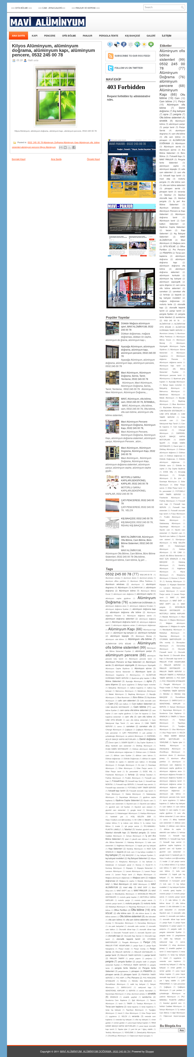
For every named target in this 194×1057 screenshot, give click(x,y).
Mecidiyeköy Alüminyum (124, 893)
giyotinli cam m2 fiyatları (119, 806)
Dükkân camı (165, 465)
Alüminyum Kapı (71, 142)
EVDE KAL (147, 771)
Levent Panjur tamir (123, 874)
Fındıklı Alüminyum (132, 778)
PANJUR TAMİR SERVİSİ (130, 955)
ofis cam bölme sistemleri (137, 919)
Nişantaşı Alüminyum (137, 906)
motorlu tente (150, 903)
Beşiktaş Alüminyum (136, 694)
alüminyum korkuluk (147, 632)
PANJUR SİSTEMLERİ (143, 952)
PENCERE (49, 35)
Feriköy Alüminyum (113, 778)
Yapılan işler (123, 1029)
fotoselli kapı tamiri (116, 790)
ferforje (131, 774)
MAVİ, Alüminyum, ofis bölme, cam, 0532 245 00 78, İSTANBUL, (138, 400)
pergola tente (165, 935)
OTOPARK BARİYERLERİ (170, 639)
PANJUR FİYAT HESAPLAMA (118, 945)
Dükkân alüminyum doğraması (120, 752)
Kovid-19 (149, 864)
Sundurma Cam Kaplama (116, 1000)
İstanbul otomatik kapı (116, 832)
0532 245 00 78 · (146, 574)
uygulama (113, 1016)
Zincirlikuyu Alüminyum (117, 1035)
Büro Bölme (138, 697)
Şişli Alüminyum (138, 1000)
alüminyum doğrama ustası (124, 625)
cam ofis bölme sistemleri (137, 720)
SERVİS (132, 990)
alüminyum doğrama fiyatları (117, 609)
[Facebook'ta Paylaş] (74, 147)
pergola (109, 961)
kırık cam (130, 852)
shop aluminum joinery (136, 993)
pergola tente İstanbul (125, 967)
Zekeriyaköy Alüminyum (146, 1032)
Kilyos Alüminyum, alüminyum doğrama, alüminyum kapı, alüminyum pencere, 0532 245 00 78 (53, 50)
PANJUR (87, 35)
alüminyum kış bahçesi (123, 632)
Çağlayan (128, 729)
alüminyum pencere (30, 147)
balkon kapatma (136, 687)
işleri (127, 839)
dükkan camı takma (144, 755)
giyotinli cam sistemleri (115, 810)
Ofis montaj (165, 642)
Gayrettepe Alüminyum (128, 797)
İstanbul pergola (138, 832)
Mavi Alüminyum (121, 884)
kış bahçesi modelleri (115, 858)
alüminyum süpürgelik (124, 665)
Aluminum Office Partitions (141, 581)
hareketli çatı (116, 816)
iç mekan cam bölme (130, 823)
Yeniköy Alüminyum (113, 1032)
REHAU (123, 981)
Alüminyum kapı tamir (170, 365)
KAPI (34, 35)
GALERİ (151, 35)
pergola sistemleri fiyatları (170, 932)
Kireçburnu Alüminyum (128, 861)
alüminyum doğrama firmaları (141, 606)
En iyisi (141, 765)
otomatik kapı (114, 935)
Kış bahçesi (112, 854)
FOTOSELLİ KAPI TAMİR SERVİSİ (142, 787)
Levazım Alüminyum (114, 871)
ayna (149, 681)
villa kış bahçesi (141, 1019)
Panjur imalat (124, 948)
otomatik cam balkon (177, 916)
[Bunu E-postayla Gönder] (61, 147)
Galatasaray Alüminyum (170, 523)
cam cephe (173, 810)
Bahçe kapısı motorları (147, 684)
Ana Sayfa (56, 159)
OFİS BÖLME (69, 35)
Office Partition (120, 910)
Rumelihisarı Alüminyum (115, 984)
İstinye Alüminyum (133, 835)
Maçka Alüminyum (144, 874)
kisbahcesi (110, 864)
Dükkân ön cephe (116, 761)
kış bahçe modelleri (145, 852)
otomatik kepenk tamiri (128, 938)
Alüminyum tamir (143, 671)
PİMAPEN (147, 971)
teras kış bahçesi (113, 1010)
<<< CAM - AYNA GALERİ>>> (51, 8)
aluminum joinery (146, 578)
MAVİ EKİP (142, 887)
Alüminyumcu (135, 674)
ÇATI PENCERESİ (130, 732)
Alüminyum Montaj (144, 636)
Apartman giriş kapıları (140, 678)
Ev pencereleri (132, 771)
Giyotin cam (148, 800)
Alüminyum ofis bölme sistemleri (131, 645)
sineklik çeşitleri (130, 997)
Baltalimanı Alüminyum (147, 691)
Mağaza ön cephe (126, 881)
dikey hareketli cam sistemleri (118, 745)
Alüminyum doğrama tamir (124, 621)
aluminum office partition (116, 581)
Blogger (150, 1051)
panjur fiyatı (138, 945)
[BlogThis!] (65, 147)
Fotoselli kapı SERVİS (125, 784)
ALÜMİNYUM (137, 587)
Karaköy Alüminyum (135, 848)
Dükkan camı (141, 752)
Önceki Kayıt (93, 159)
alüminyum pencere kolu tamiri (172, 797)
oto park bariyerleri (116, 926)
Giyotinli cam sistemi (143, 806)
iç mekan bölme (168, 864)
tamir (121, 1003)
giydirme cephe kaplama (170, 845)
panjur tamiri (150, 955)
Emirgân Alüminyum (126, 765)
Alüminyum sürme (143, 668)
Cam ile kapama (141, 713)
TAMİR (129, 1003)
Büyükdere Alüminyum (172, 407)
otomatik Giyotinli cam (147, 932)
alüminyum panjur (143, 651)
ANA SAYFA (18, 35)
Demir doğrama (147, 739)
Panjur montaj (139, 948)
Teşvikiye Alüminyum (135, 1010)
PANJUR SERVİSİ (122, 952)
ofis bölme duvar (142, 913)
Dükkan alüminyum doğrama (144, 749)
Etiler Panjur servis (145, 768)
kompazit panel (124, 864)
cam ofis (129, 716)
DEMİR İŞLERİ (127, 742)
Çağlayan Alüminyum (144, 729)
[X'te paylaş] (69, 147)
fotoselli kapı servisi (145, 784)
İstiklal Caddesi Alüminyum (171, 1006)
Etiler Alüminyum (125, 768)
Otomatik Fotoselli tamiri (124, 932)
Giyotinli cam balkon (148, 803)
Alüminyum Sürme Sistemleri (118, 671)
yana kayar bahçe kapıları (138, 1022)
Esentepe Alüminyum (168, 481)
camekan (130, 726)
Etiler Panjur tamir (113, 771)
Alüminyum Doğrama (53, 142)
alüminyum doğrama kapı (144, 609)
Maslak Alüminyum (145, 881)
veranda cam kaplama (170, 961)
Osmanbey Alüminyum (147, 923)
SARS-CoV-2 (126, 987)
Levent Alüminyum (133, 871)
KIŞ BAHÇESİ (132, 35)
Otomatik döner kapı (127, 929)
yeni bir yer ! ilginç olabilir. (142, 1029)
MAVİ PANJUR (140, 890)
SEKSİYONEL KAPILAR (115, 990)
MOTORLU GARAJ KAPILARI (172, 613)
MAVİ (108, 884)
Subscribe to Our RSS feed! (132, 56)
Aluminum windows (115, 584)
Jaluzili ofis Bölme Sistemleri (171, 555)
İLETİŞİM (166, 35)
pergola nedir (141, 961)
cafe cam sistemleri (127, 700)
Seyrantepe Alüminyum (115, 993)
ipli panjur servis (132, 826)
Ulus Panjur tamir (149, 1013)
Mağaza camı (139, 877)
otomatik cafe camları (136, 926)
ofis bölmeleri (150, 916)
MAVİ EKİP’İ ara (123, 890)
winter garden (119, 1022)
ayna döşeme (112, 684)
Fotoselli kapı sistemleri (115, 787)
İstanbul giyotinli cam (144, 829)
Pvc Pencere (133, 977)
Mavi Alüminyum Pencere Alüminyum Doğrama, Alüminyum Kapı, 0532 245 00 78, (138, 425)
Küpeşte (129, 868)
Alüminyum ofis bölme (140, 639)
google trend (136, 810)
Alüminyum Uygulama (115, 674)
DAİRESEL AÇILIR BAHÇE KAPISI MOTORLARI (172, 436)
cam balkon (123, 703)
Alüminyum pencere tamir (140, 658)
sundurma (146, 996)
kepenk (120, 851)
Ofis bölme (137, 910)
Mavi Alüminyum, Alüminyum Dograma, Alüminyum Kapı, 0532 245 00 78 (138, 451)
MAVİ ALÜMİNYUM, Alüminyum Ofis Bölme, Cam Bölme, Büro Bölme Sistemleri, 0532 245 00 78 (137, 541)
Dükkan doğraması (113, 758)
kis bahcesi (147, 861)
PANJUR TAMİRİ (117, 958)
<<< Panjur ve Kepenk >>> (86, 8)
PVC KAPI (120, 977)
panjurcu (149, 958)
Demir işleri (113, 742)
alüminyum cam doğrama (123, 594)
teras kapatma (147, 1006)
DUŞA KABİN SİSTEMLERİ (117, 749)
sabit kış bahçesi (137, 984)
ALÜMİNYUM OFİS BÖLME (118, 643)
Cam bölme (140, 706)
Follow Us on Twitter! (129, 68)
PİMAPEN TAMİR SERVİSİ (174, 690)
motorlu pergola (132, 903)
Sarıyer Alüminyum (177, 706)
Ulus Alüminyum (131, 1013)
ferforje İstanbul (146, 774)
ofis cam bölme (115, 919)
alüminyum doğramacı (147, 625)
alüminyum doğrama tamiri (171, 781)
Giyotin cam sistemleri (114, 803)
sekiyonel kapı (144, 987)
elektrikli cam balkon (136, 761)
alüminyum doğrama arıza (116, 606)
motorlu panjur (124, 900)
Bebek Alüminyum (116, 694)
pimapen (135, 971)
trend (120, 1013)
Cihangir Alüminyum (113, 729)
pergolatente (123, 971)
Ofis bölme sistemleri (130, 916)
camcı (119, 726)
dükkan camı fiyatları (122, 755)
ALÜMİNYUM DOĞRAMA (141, 602)
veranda (135, 1016)
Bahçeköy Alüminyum (117, 687)
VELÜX (124, 1016)
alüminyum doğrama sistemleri (120, 618)
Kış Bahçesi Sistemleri (137, 858)
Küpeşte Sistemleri (145, 868)
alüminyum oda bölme (115, 639)
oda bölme (173, 900)
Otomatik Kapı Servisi (132, 935)
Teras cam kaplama (114, 1006)
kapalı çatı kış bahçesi (147, 845)
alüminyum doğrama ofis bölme (125, 612)
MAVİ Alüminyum (140, 884)
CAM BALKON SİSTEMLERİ (117, 707)
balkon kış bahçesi (177, 803)
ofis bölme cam (124, 913)
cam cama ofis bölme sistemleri (134, 710)
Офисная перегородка (140, 1035)
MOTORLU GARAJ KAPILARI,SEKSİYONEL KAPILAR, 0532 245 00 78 (134, 480)
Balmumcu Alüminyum (125, 691)
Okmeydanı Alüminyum (124, 923)
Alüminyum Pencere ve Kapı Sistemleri (123, 661)
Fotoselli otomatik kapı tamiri (141, 790)
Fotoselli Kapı (118, 781)
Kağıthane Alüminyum (125, 845)
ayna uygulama (128, 684)
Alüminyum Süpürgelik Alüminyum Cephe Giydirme (172, 346)
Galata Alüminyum (133, 794)
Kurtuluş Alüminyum (114, 868)
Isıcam (147, 819)
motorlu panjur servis (143, 900)
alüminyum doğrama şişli (170, 787)
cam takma (135, 723)
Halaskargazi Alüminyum (127, 813)
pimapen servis (112, 974)
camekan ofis (145, 726)
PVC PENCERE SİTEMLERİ (173, 681)
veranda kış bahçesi (123, 1019)
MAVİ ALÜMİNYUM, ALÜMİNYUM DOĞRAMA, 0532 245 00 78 (95, 1051)
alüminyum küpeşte (119, 635)
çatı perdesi (147, 732)
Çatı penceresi (112, 732)
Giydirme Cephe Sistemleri (128, 800)
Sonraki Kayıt (18, 159)
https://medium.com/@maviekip (118, 819)
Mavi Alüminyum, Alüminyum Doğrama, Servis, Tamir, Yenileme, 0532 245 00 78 (136, 375)
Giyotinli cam (131, 803)
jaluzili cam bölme (139, 839)
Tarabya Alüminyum (145, 1003)
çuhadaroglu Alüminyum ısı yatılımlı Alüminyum (124, 736)
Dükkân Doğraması (131, 758)
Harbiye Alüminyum (148, 813)
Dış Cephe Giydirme (145, 742)
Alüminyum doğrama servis (139, 615)
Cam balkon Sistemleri (142, 703)
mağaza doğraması (169, 301)
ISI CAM (137, 819)
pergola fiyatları (125, 961)
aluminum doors (130, 578)
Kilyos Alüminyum (48, 147)
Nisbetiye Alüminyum (117, 906)
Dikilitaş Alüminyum (144, 745)
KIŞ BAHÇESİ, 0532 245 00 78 (137, 518)
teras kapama (132, 1006)
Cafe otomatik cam (148, 700)
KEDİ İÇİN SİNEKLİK (169, 558)
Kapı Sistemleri (115, 848)
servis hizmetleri (146, 990)
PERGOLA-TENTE (108, 35)
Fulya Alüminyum (113, 794)
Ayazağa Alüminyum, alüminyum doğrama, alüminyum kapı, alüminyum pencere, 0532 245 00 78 (138, 351)
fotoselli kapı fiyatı (135, 781)
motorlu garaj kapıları (128, 897)
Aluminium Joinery (113, 578)
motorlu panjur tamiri (114, 903)
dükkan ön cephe (149, 758)
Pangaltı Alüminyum (130, 942)
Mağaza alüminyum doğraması (118, 877)
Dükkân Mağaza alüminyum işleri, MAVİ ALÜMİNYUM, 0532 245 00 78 (137, 326)
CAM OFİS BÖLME (114, 720)
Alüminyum (123, 587)
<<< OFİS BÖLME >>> (21, 8)
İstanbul (127, 829)
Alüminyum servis (172, 146)
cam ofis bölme (145, 716)
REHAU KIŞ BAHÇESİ (142, 981)
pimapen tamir (130, 974)
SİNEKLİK (114, 997)
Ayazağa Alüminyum (134, 681)
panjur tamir (111, 955)
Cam (110, 703)
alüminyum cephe (145, 593)
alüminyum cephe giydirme (118, 598)
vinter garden (176, 967)
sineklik (152, 993)
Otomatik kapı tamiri (174, 658)
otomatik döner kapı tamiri (174, 919)
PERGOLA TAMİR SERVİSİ (135, 964)
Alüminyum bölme (127, 590)
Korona (138, 864)
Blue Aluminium (123, 697)
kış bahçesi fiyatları (145, 855)
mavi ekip (127, 887)
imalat (117, 826)
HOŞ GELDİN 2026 (141, 816)
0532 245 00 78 (35, 142)
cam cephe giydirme (122, 713)
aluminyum (135, 584)
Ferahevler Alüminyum (115, 774)
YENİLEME (128, 1032)
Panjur (146, 942)
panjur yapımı (135, 958)
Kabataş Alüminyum (136, 842)
